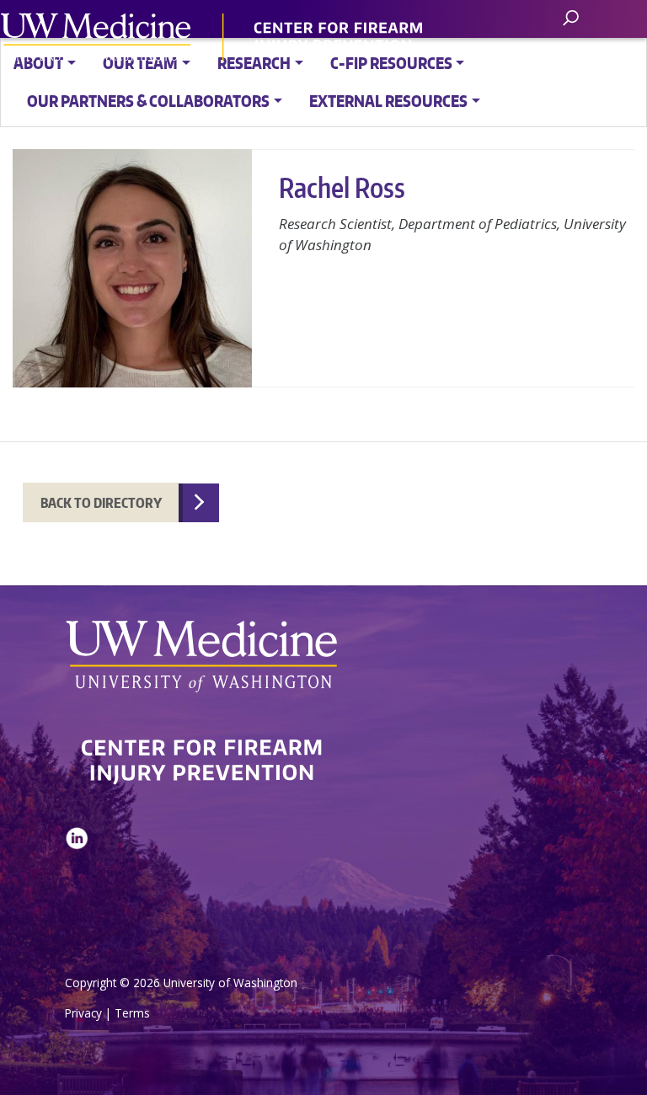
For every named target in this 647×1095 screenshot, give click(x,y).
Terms (132, 1013)
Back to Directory (101, 502)
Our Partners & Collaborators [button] (148, 100)
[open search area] (572, 18)
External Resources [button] (388, 100)
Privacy (83, 1013)
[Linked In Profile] (76, 880)
